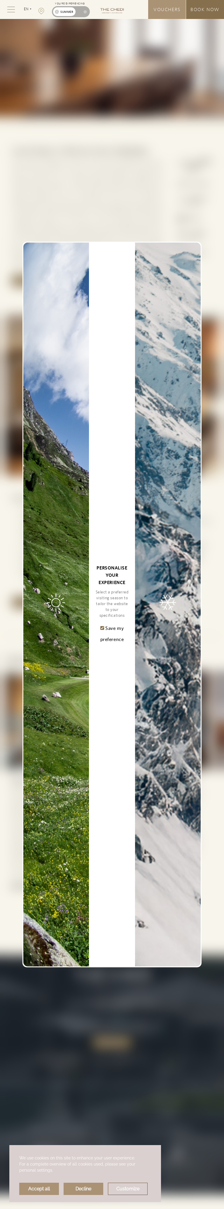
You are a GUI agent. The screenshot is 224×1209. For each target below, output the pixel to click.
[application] (85, 1173)
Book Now (205, 9)
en (27, 11)
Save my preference (112, 633)
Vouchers (167, 9)
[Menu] (11, 9)
